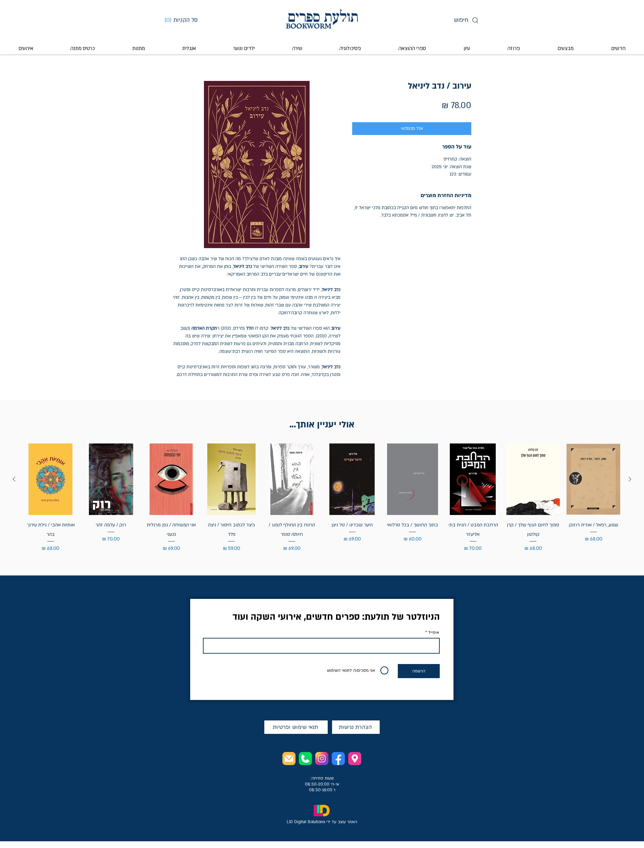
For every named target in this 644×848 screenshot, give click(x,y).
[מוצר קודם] (630, 479)
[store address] (354, 758)
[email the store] (289, 758)
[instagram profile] (321, 758)
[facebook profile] (338, 758)
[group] (322, 498)
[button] (183, 19)
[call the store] (305, 758)
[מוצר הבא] (14, 479)
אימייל (433, 632)
